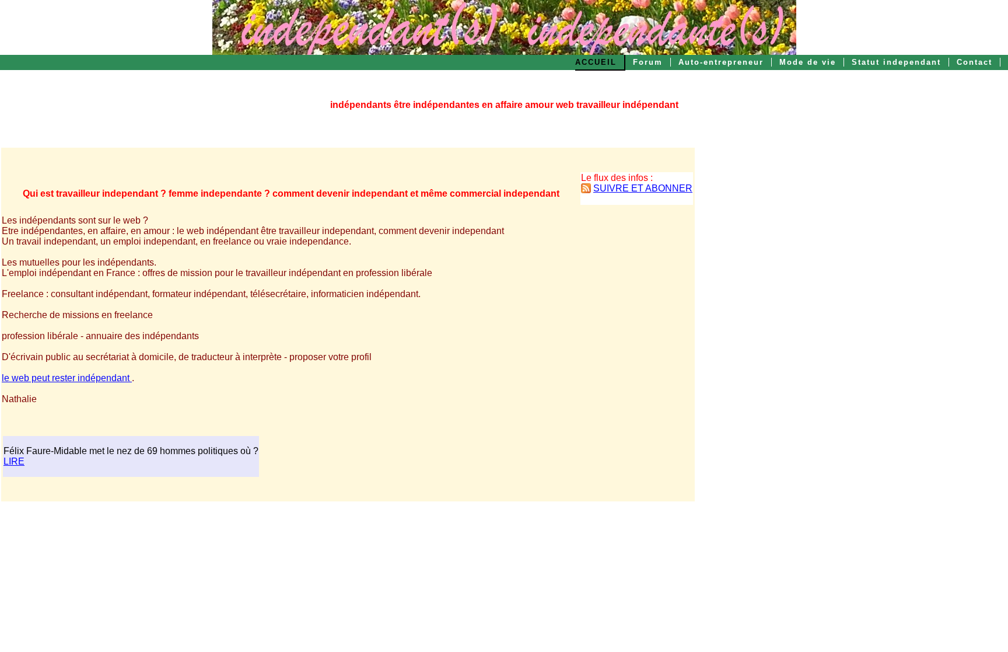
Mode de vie (807, 62)
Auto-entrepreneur (721, 62)
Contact (974, 62)
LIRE (14, 461)
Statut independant (896, 62)
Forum (648, 62)
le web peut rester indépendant (67, 378)
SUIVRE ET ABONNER (642, 188)
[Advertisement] (751, 323)
